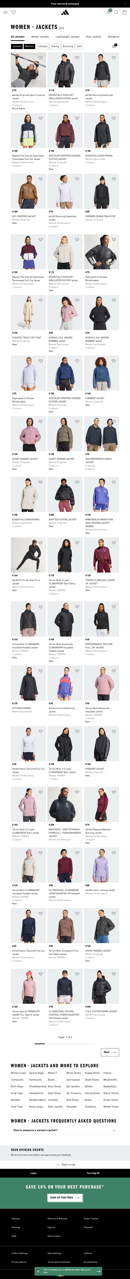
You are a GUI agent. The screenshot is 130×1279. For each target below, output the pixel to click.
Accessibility (90, 1262)
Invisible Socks (53, 1100)
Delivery (16, 1219)
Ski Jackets (73, 1086)
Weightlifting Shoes (110, 1080)
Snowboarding (37, 1086)
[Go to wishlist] (13, 12)
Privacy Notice (19, 1262)
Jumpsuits (17, 1080)
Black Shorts (111, 1093)
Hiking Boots (92, 1093)
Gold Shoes (54, 1093)
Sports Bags (36, 1073)
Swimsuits (35, 1080)
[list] (65, 37)
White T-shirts (53, 1073)
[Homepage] (65, 14)
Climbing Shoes (90, 1107)
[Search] (116, 12)
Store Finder (54, 1236)
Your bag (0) (93, 1173)
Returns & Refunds (57, 1219)
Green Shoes (110, 1100)
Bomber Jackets (15, 1100)
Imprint (52, 1227)
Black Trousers (53, 1080)
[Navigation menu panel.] (5, 12)
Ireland (70, 1274)
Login (33, 1173)
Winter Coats (18, 1073)
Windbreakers (37, 1100)
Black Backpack (91, 1100)
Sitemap (16, 1227)
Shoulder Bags (71, 1107)
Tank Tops (17, 1107)
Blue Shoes (54, 1086)
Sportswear (73, 1080)
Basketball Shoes (109, 1087)
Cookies (88, 1253)
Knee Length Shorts (36, 1107)
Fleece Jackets (107, 1073)
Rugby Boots (92, 1073)
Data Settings (55, 1253)
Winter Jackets (89, 1087)
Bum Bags (17, 1086)
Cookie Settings (20, 1253)
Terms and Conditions (59, 1262)
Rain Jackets (55, 1107)
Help (14, 1236)
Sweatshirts (36, 1093)
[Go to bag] (125, 12)
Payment (88, 1227)
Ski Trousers (73, 1093)
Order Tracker (91, 1219)
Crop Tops (17, 1093)
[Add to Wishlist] (40, 58)
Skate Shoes (92, 1080)
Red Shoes (72, 1100)
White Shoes (73, 1073)
